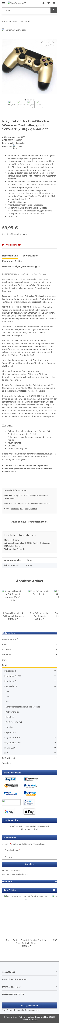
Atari (4, 644)
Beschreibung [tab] (10, 255)
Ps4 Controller (18, 143)
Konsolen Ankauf (10, 639)
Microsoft (6, 649)
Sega (4, 659)
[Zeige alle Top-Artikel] (54, 890)
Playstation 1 (10, 671)
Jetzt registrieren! (20, 874)
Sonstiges (6, 763)
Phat (7, 691)
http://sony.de (19, 549)
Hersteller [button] (7, 881)
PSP (6, 753)
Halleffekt (9, 717)
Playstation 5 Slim (12, 742)
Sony (4, 665)
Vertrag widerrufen (29, 1005)
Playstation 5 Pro (12, 737)
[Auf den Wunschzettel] (51, 44)
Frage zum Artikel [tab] (12, 261)
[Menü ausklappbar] (3, 2)
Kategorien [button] (8, 633)
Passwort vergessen (11, 870)
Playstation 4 (10, 686)
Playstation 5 (10, 732)
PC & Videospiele (10, 758)
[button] (43, 3)
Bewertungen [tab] (30, 255)
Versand (23, 234)
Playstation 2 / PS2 (12, 676)
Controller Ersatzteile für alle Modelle (22, 706)
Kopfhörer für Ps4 (13, 722)
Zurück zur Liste (10, 21)
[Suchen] (53, 10)
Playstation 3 (10, 681)
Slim (7, 696)
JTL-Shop (34, 1019)
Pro (7, 701)
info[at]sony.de (31, 508)
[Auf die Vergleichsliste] (44, 44)
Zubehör (9, 727)
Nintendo (6, 654)
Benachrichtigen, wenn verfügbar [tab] (21, 266)
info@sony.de (17, 508)
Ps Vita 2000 (9, 747)
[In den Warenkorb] (4, 37)
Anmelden (29, 864)
